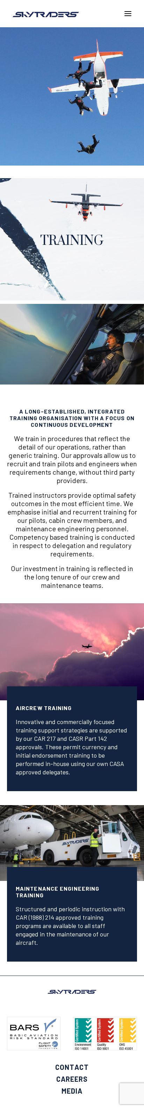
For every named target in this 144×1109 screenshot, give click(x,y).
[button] (128, 13)
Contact (72, 1067)
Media (72, 1091)
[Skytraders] (46, 14)
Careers (72, 1079)
